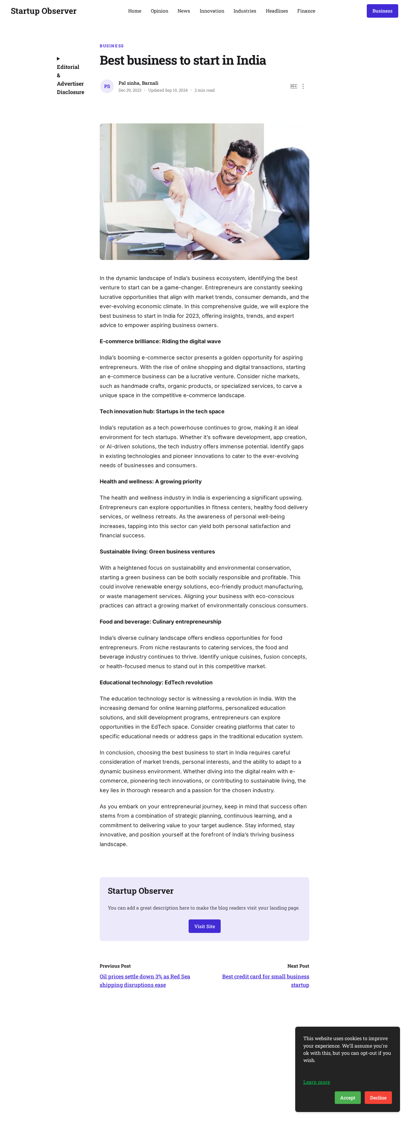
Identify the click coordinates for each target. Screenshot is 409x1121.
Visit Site (204, 926)
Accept (347, 1097)
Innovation (212, 10)
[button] (303, 86)
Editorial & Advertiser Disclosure (70, 79)
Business (382, 10)
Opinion (159, 10)
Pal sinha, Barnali (138, 83)
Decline (378, 1097)
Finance (306, 10)
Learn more (316, 1082)
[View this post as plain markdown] (294, 86)
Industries (245, 10)
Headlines (277, 10)
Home (134, 10)
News (184, 10)
